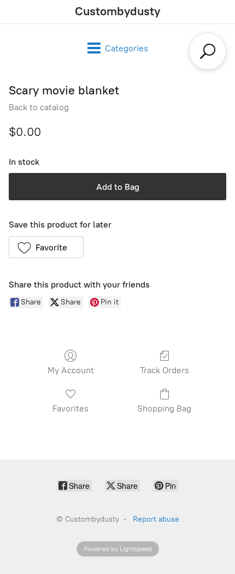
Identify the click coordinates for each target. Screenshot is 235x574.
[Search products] (208, 51)
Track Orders (164, 370)
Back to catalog (39, 107)
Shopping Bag (164, 408)
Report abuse (156, 519)
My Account (71, 370)
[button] (46, 247)
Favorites (70, 408)
